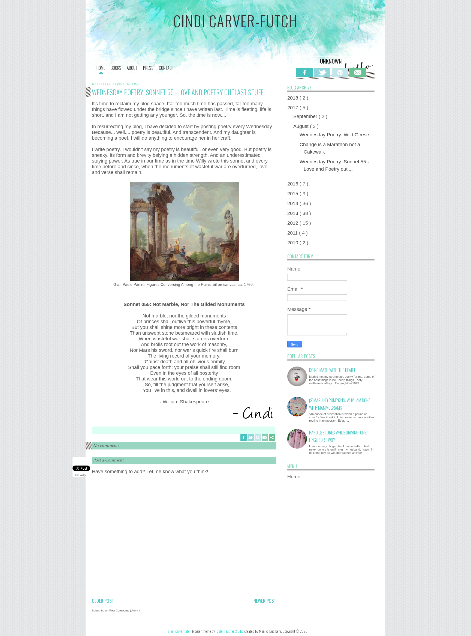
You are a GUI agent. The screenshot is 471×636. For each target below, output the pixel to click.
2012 (293, 223)
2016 (293, 184)
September (306, 116)
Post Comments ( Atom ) (124, 610)
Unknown (331, 61)
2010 (293, 242)
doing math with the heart (332, 370)
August (301, 126)
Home (293, 476)
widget (83, 475)
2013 (293, 213)
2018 (293, 98)
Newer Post (264, 600)
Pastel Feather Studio (230, 631)
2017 (293, 107)
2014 (293, 203)
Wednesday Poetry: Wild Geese (334, 134)
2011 (293, 233)
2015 (293, 193)
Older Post (103, 600)
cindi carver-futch (235, 21)
